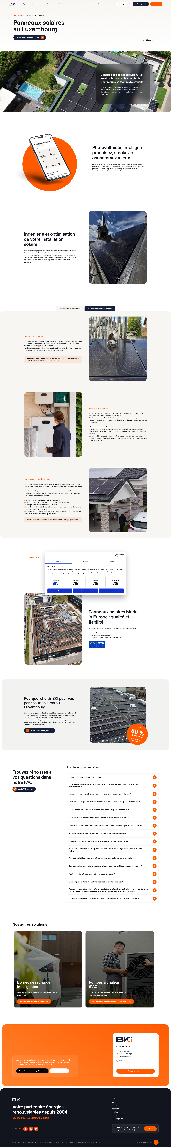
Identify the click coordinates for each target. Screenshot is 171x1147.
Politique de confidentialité (43, 1142)
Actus (100, 4)
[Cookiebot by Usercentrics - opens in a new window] (116, 555)
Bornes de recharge (73, 4)
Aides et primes (118, 1119)
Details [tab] (85, 561)
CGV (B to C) (59, 1142)
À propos (26, 4)
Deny (60, 591)
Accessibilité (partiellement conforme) (88, 1142)
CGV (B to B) (69, 1142)
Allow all (111, 591)
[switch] (75, 583)
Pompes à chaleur (88, 4)
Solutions (115, 1112)
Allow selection (85, 591)
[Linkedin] (36, 1128)
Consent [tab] (58, 561)
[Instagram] (31, 1128)
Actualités (115, 1105)
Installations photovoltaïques (52, 4)
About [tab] (112, 561)
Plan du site (16, 1142)
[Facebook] (25, 1128)
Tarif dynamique (118, 1115)
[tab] (70, 308)
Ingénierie (35, 4)
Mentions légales (27, 1142)
